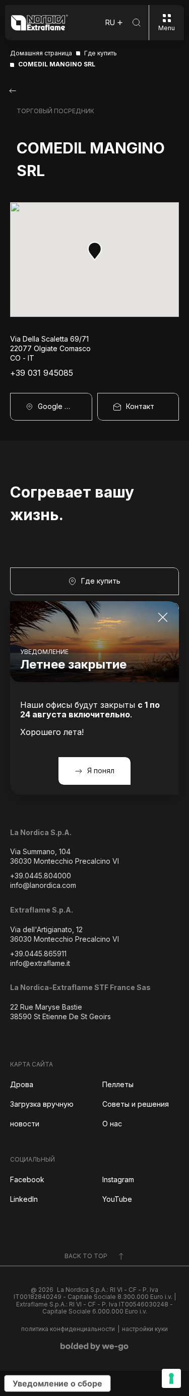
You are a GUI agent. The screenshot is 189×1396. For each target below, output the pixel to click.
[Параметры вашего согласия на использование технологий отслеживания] (171, 1378)
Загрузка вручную (42, 1104)
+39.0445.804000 (40, 875)
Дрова (21, 1084)
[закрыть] (163, 617)
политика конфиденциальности (68, 1329)
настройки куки (145, 1329)
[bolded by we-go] (94, 1347)
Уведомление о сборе (57, 1383)
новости (24, 1123)
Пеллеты (118, 1084)
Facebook (27, 1179)
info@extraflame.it (40, 963)
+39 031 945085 (41, 373)
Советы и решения (135, 1104)
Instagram (118, 1179)
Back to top (86, 1256)
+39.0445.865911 (38, 953)
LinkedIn (24, 1199)
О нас (112, 1123)
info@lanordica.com (43, 885)
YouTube (117, 1199)
